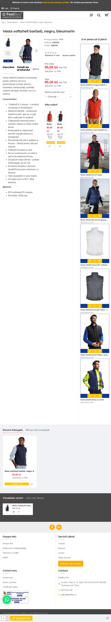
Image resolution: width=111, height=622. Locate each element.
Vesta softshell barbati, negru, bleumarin (22, 505)
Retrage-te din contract (71, 563)
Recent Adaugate (13, 430)
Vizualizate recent (13, 498)
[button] (17, 50)
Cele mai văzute (35, 498)
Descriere (8, 67)
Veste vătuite (12, 22)
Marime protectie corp (54, 92)
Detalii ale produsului (23, 68)
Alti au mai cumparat (37, 430)
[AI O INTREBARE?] (7, 600)
